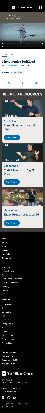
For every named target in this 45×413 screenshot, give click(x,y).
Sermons (17, 16)
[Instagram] (8, 398)
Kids (3, 316)
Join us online (7, 356)
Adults (4, 327)
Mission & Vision (8, 271)
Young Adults (7, 323)
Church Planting (8, 343)
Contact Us (6, 258)
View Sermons (11, 137)
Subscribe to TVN (9, 360)
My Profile (6, 254)
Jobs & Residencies (10, 282)
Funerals (5, 290)
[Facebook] (3, 398)
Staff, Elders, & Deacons (12, 279)
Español (5, 250)
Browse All (7, 16)
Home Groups (7, 304)
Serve (4, 242)
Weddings (6, 286)
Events (4, 238)
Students (5, 320)
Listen (12, 54)
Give (4, 246)
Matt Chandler (10, 65)
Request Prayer (8, 364)
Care (4, 308)
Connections (7, 312)
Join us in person (9, 352)
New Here (6, 267)
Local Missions (8, 335)
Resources (6, 275)
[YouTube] (14, 398)
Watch (4, 54)
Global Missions (8, 339)
